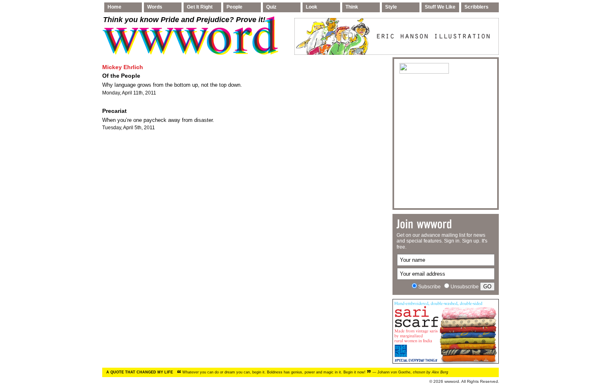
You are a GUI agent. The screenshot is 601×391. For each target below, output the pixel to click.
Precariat (114, 111)
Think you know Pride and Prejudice (184, 20)
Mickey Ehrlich (122, 67)
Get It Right (200, 7)
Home (114, 7)
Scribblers (476, 7)
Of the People (121, 75)
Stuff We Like (440, 7)
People (234, 7)
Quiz (271, 7)
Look (311, 7)
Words (154, 7)
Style (391, 7)
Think (351, 7)
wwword (451, 381)
